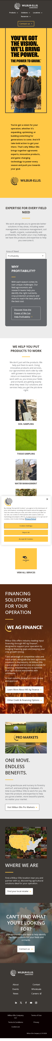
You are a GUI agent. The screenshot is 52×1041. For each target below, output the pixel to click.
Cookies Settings (26, 526)
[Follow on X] (21, 1003)
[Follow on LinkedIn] (16, 1003)
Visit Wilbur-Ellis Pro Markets (21, 807)
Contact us (24, 23)
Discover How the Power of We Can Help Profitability (22, 313)
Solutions (24, 13)
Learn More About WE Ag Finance (23, 689)
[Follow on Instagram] (36, 1003)
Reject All (26, 532)
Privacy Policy (30, 519)
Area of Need (12, 251)
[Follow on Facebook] (26, 1003)
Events (15, 989)
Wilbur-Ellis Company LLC (16, 1016)
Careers (35, 993)
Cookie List (15, 1027)
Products (12, 13)
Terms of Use (36, 1015)
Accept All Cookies (26, 539)
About (16, 984)
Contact (36, 984)
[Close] (47, 499)
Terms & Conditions (15, 1022)
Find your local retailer (18, 891)
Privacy (36, 1022)
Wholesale (36, 989)
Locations (36, 13)
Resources (25, 17)
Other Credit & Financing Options (23, 700)
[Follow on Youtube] (31, 1003)
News (15, 993)
